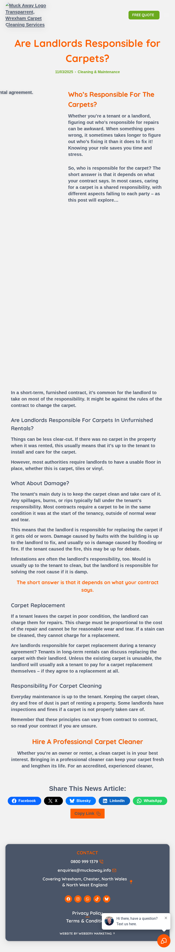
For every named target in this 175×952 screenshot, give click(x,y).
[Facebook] (68, 899)
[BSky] (106, 899)
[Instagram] (78, 899)
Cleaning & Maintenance (99, 72)
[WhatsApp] (87, 899)
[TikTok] (97, 899)
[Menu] (166, 15)
